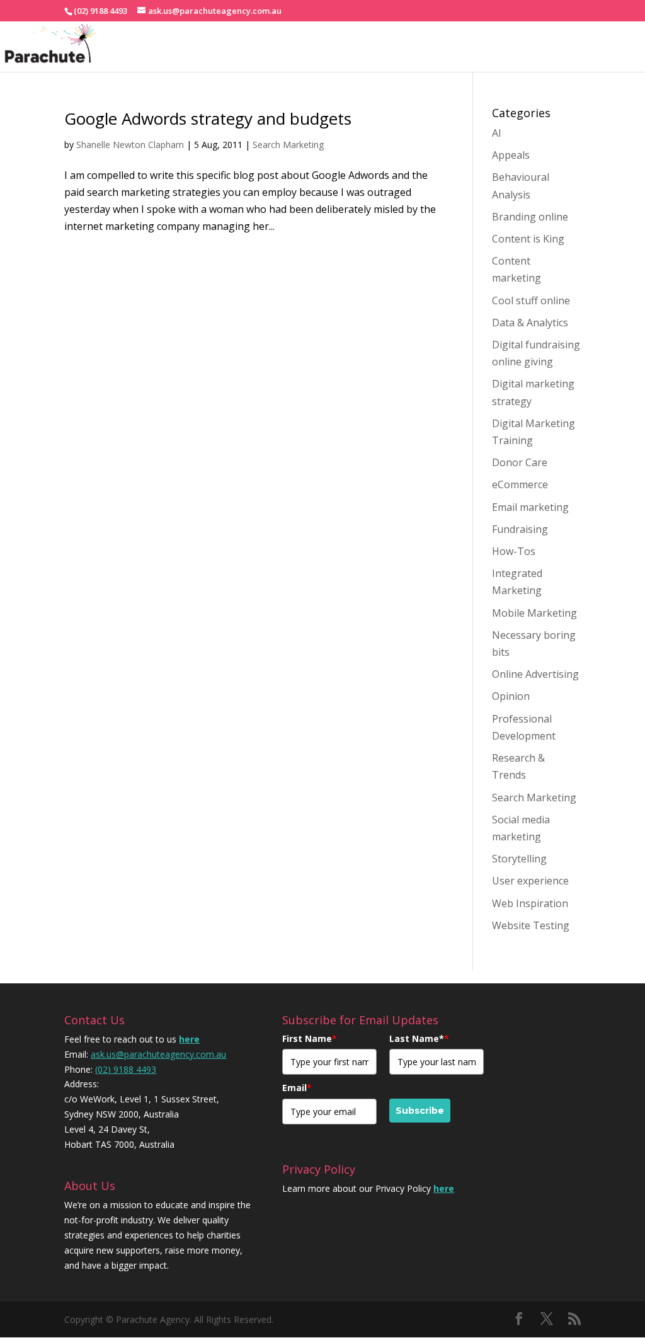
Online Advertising (535, 674)
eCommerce (520, 484)
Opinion (511, 696)
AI (496, 133)
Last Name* (419, 1038)
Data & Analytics (530, 322)
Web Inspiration (530, 903)
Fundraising (520, 529)
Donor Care (519, 462)
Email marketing (530, 507)
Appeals (511, 155)
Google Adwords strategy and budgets (207, 118)
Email (297, 1088)
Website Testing (530, 925)
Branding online (530, 217)
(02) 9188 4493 (125, 1069)
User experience (530, 881)
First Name (309, 1038)
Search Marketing (288, 145)
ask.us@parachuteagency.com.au (158, 1054)
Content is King (528, 239)
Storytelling (519, 859)
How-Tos (513, 551)
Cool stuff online (531, 300)
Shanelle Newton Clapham (130, 145)
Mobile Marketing (534, 613)
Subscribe (420, 1110)
